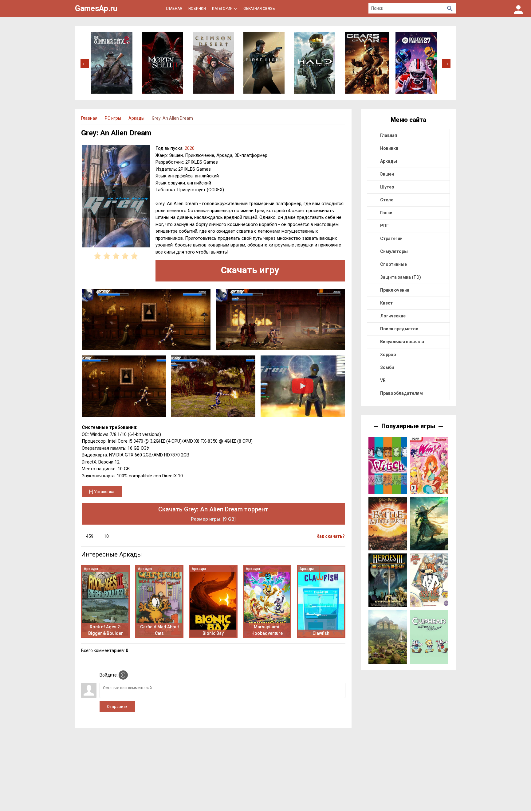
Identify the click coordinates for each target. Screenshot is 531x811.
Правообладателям (401, 393)
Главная (388, 135)
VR (383, 380)
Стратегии (391, 238)
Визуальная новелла (402, 341)
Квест (386, 303)
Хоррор (388, 354)
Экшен (387, 174)
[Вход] (518, 8)
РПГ (384, 225)
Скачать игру (250, 270)
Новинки (389, 148)
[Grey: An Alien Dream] (116, 197)
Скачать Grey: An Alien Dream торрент (213, 514)
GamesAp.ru (96, 8)
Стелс (386, 199)
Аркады (388, 161)
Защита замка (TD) (400, 277)
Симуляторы (394, 251)
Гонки (386, 212)
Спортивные (393, 264)
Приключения (394, 290)
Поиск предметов (399, 328)
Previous (85, 63)
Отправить (117, 706)
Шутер (387, 186)
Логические (393, 315)
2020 (190, 148)
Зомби (387, 367)
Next (446, 63)
